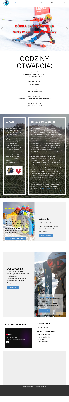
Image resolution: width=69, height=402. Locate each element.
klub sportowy (54, 2)
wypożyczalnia (31, 2)
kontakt (63, 2)
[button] (2, 29)
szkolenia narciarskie (42, 2)
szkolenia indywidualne (15, 238)
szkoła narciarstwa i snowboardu (51, 191)
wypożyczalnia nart (48, 188)
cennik (22, 2)
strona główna (14, 2)
